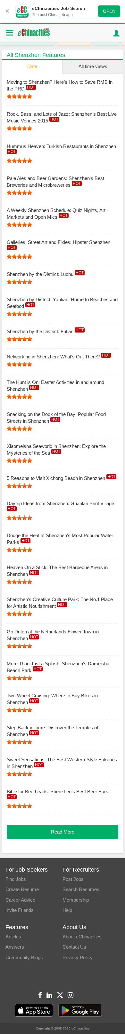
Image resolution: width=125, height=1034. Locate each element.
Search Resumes (81, 889)
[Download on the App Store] (34, 1010)
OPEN (109, 11)
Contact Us (74, 947)
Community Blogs (24, 957)
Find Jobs (15, 879)
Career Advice (20, 900)
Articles (13, 936)
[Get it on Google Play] (80, 1010)
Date (32, 66)
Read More (62, 831)
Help (67, 910)
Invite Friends (19, 910)
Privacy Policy (78, 957)
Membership (76, 900)
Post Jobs (73, 879)
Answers (14, 947)
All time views (93, 66)
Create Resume (22, 889)
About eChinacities (82, 936)
